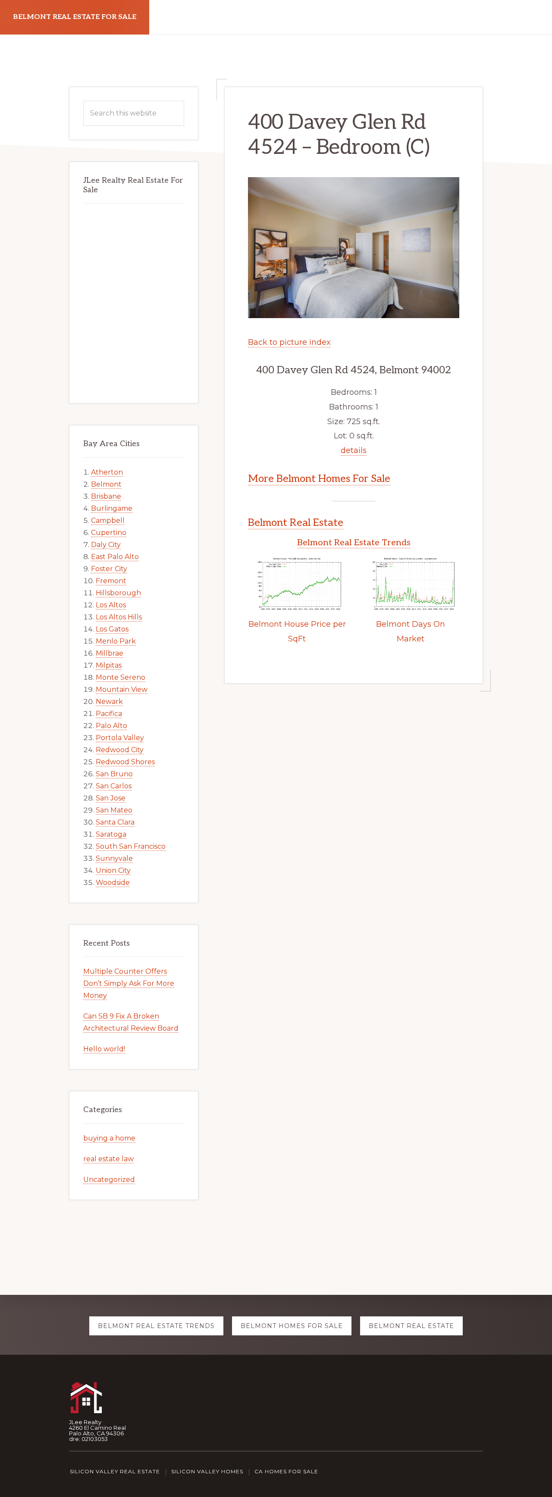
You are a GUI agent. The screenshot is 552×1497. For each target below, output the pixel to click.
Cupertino (108, 532)
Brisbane (106, 496)
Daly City (106, 545)
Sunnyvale (114, 858)
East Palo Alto (115, 557)
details (354, 450)
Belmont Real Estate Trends (354, 543)
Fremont (111, 581)
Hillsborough (118, 593)
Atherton (107, 472)
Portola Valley (120, 738)
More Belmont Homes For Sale (319, 478)
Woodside (113, 882)
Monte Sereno (120, 677)
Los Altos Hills (119, 617)
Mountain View (121, 689)
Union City (113, 870)
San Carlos (114, 786)
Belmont (106, 484)
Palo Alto (111, 726)
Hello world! (104, 1049)
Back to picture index (289, 342)
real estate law (108, 1159)
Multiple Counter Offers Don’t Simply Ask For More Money (128, 983)
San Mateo (114, 810)
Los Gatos (112, 629)
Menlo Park (116, 641)
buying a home (109, 1138)
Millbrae (109, 653)
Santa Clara (115, 822)
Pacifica (109, 713)
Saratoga (111, 834)
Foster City (109, 569)
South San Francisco (131, 846)
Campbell (108, 520)
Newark (109, 701)
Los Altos (111, 605)
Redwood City (120, 750)
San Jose (110, 798)
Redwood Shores (125, 762)
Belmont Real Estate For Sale (74, 17)
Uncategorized (109, 1179)
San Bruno (114, 774)
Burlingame (111, 508)
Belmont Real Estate (295, 522)
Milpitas (109, 665)
